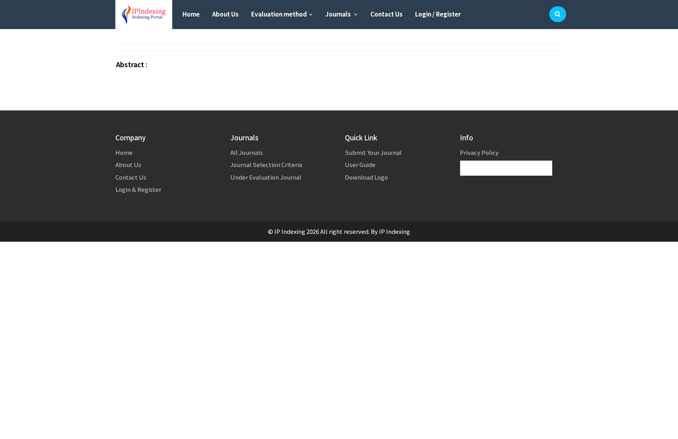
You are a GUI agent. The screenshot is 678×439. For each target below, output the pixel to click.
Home (191, 14)
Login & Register (138, 189)
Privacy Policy (479, 152)
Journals (338, 14)
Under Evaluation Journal (265, 177)
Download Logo (366, 177)
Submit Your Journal (373, 152)
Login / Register (438, 14)
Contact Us (386, 14)
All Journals (246, 152)
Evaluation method (279, 14)
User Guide (360, 164)
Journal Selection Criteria (266, 164)
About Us (225, 14)
